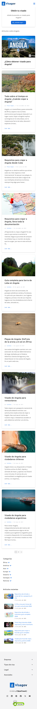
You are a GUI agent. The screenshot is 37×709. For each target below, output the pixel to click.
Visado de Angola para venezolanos (15, 399)
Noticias (6, 581)
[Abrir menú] (34, 3)
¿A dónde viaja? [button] (19, 22)
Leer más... (8, 128)
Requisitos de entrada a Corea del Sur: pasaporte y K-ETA (24, 596)
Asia (4, 568)
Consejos (6, 578)
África (5, 562)
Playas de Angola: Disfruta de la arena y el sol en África (18, 340)
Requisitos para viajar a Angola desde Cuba (16, 161)
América (6, 565)
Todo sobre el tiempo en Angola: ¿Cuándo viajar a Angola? (16, 99)
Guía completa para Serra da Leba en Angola (18, 281)
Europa (5, 572)
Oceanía (6, 575)
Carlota (9, 228)
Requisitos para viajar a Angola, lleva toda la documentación (16, 221)
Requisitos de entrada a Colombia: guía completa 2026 (22, 614)
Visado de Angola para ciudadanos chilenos (15, 458)
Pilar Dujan (10, 105)
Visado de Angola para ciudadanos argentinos (15, 516)
